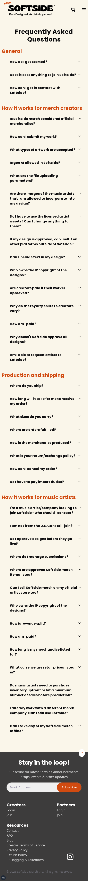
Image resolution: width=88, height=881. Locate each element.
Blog (10, 840)
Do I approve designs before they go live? (41, 541)
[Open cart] (73, 9)
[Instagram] (73, 855)
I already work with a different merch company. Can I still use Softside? (42, 710)
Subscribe (69, 787)
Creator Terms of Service (26, 845)
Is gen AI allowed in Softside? (35, 162)
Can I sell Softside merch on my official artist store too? (43, 590)
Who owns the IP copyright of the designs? (38, 272)
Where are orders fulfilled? (33, 429)
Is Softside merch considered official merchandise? (42, 121)
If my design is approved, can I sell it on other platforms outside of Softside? (43, 241)
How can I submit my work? (33, 136)
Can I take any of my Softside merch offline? (41, 728)
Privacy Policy (17, 850)
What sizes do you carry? (31, 416)
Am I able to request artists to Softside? (36, 357)
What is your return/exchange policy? (42, 455)
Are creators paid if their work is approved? (37, 290)
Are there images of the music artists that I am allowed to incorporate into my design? (42, 198)
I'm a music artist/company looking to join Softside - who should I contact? (43, 510)
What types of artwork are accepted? (42, 149)
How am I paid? (23, 324)
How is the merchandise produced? (40, 442)
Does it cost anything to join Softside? (43, 74)
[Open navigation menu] (83, 9)
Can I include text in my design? (37, 257)
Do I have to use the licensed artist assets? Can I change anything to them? (39, 221)
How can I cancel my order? (33, 468)
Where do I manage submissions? (39, 556)
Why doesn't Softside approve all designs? (38, 339)
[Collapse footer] (82, 752)
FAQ (10, 835)
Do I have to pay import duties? (37, 481)
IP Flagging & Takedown (25, 860)
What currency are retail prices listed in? (42, 670)
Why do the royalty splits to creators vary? (41, 308)
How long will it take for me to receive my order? (42, 401)
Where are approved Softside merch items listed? (41, 572)
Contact (13, 830)
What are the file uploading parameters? (34, 178)
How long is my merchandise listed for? (40, 652)
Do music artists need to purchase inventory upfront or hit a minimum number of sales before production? (41, 690)
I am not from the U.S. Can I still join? (41, 525)
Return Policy (17, 855)
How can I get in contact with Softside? (35, 90)
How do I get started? (28, 61)
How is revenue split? (28, 623)
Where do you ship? (26, 385)
